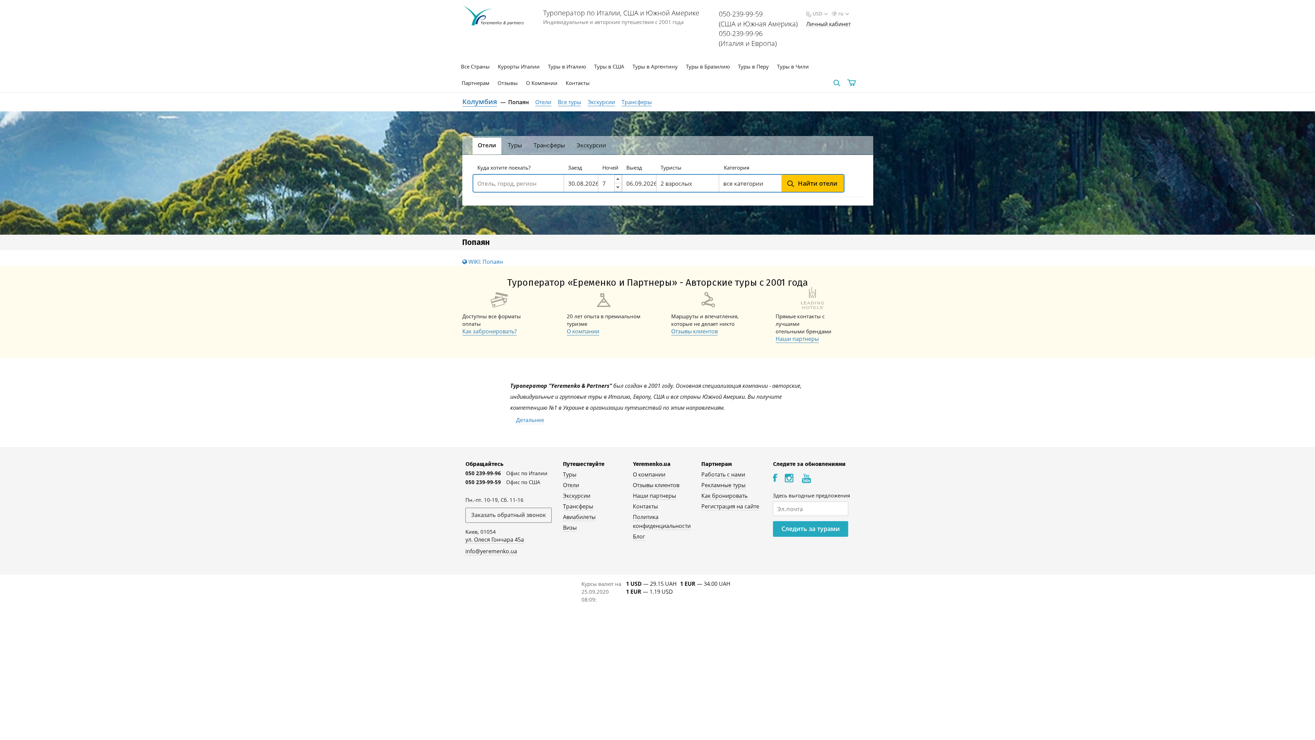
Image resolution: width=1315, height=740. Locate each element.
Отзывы (508, 82)
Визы (570, 527)
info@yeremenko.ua (491, 551)
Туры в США (609, 66)
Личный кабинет (828, 24)
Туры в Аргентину (655, 66)
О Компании (542, 82)
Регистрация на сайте (730, 506)
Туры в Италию (567, 66)
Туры (569, 474)
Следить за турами (810, 529)
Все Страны (475, 66)
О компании (583, 331)
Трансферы (637, 102)
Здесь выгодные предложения (811, 495)
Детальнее (530, 420)
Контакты (578, 82)
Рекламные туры (723, 485)
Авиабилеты (579, 517)
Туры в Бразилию (708, 66)
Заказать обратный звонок (508, 515)
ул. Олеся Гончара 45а (494, 539)
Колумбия (479, 101)
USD (817, 13)
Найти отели (817, 183)
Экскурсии (601, 102)
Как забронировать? (489, 331)
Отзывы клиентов (694, 331)
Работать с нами (723, 474)
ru (841, 13)
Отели (543, 102)
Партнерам (475, 82)
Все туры (569, 102)
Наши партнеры (797, 339)
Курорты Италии (519, 66)
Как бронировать (724, 496)
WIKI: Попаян (485, 262)
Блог (639, 536)
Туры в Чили (793, 66)
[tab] (487, 146)
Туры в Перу (753, 66)
